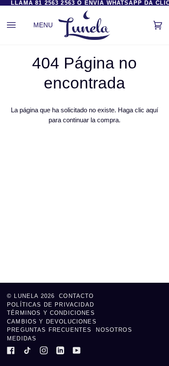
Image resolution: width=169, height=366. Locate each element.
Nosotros (114, 330)
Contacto (76, 296)
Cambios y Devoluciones (52, 321)
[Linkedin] (60, 350)
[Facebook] (11, 350)
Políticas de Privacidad (50, 304)
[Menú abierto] (20, 25)
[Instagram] (44, 350)
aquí (152, 110)
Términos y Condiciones (51, 313)
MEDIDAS (21, 338)
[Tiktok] (27, 350)
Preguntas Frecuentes (49, 330)
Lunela (27, 296)
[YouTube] (77, 350)
